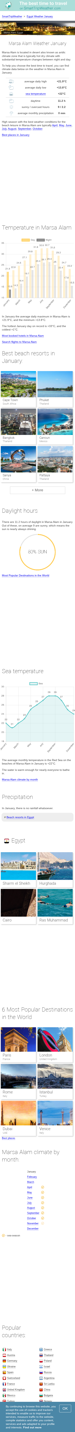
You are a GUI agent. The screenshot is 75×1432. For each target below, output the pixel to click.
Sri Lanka (49, 1383)
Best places (8, 1138)
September (24, 128)
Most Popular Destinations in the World (25, 575)
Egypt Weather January (40, 16)
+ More (37, 490)
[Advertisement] (37, 176)
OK (65, 1408)
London (45, 1055)
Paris (7, 1055)
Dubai (7, 1129)
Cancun (44, 438)
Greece (48, 1349)
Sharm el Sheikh (16, 883)
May (61, 125)
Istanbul (46, 1092)
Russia (48, 1372)
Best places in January (15, 134)
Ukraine (11, 1366)
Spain (10, 1372)
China (47, 1389)
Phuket (44, 400)
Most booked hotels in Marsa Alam (23, 335)
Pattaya (44, 475)
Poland (48, 1360)
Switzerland (13, 1378)
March (30, 1182)
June (69, 125)
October (37, 128)
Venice (44, 1129)
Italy (5, 1096)
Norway (48, 1401)
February (32, 1176)
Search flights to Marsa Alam (19, 341)
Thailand (48, 1355)
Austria (11, 1355)
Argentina (49, 1378)
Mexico (11, 1395)
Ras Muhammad (53, 920)
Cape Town (10, 400)
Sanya (7, 475)
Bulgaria (48, 1395)
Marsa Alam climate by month (20, 779)
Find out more (32, 1427)
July (4, 128)
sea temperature (36, 93)
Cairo (7, 920)
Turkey (43, 1096)
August (12, 128)
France (6, 1059)
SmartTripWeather (12, 16)
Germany (12, 1360)
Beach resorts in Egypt (20, 817)
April (55, 125)
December (32, 1228)
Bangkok (9, 438)
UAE (5, 1132)
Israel (47, 1366)
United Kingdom (48, 1059)
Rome (8, 1092)
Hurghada (47, 883)
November (32, 1223)
